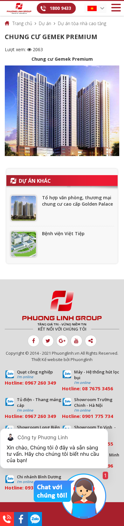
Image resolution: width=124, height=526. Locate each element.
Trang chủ (22, 23)
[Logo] (19, 8)
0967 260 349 (40, 382)
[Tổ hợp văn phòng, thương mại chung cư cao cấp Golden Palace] (23, 208)
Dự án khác (35, 180)
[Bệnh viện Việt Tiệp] (23, 244)
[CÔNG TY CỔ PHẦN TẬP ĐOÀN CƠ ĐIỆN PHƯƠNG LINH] (62, 308)
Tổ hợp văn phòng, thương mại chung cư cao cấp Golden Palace (77, 201)
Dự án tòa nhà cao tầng (82, 23)
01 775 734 (100, 416)
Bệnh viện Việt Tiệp (63, 233)
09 (85, 416)
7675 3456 (101, 388)
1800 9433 (60, 8)
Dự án (45, 23)
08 (85, 388)
